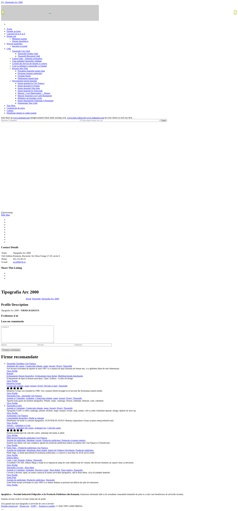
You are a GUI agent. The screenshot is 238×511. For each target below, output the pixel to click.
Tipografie (36, 299)
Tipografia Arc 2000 (50, 299)
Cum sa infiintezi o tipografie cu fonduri (29, 66)
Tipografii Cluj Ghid (21, 51)
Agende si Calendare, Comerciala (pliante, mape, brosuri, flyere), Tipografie (40, 408)
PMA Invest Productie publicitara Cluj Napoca (27, 438)
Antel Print (11, 477)
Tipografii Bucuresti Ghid (29, 56)
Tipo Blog (11, 105)
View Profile (12, 371)
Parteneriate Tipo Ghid (27, 103)
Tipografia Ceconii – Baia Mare (20, 467)
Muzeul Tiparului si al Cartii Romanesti (35, 96)
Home (28, 299)
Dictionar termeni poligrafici (30, 73)
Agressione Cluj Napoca (17, 415)
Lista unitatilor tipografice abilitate (27, 61)
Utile (9, 48)
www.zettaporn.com (95, 118)
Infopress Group (14, 383)
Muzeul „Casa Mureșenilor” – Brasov (34, 93)
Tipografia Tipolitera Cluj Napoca (21, 363)
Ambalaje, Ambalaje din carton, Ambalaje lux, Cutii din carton (34, 428)
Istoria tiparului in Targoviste (30, 91)
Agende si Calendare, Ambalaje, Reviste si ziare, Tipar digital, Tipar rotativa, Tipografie (45, 470)
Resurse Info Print (20, 68)
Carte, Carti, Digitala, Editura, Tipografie (24, 460)
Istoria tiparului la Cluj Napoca (31, 83)
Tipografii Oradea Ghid (28, 53)
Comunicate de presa (16, 108)
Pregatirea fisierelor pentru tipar (31, 71)
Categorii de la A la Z (16, 34)
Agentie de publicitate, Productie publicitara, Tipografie (31, 480)
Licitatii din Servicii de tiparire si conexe (29, 63)
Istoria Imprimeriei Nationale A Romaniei (35, 100)
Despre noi (11, 36)
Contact (10, 110)
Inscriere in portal (19, 46)
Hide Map (5, 215)
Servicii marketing (14, 44)
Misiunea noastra (19, 39)
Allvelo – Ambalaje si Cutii (18, 425)
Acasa (9, 29)
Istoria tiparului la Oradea (29, 86)
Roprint (10, 373)
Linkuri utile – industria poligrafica (27, 58)
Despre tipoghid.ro (20, 41)
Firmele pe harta (14, 31)
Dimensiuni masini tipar (28, 78)
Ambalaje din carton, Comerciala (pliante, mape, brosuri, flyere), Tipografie (39, 366)
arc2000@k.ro (19, 262)
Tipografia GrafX (14, 406)
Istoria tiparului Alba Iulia (29, 88)
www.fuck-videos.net (76, 118)
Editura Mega (12, 458)
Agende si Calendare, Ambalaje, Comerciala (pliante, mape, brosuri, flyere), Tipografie (44, 398)
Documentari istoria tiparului (24, 81)
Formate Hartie (24, 76)
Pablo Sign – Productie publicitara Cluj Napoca (27, 448)
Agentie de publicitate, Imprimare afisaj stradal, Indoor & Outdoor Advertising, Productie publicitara (50, 450)
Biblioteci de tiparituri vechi (30, 98)
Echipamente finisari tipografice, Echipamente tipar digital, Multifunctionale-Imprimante (45, 376)
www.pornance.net (21, 118)
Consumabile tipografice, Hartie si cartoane (25, 418)
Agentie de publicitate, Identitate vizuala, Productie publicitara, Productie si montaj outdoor (46, 440)
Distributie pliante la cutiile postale (21, 113)
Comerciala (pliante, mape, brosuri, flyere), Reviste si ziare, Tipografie (37, 386)
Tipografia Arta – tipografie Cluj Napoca (24, 396)
